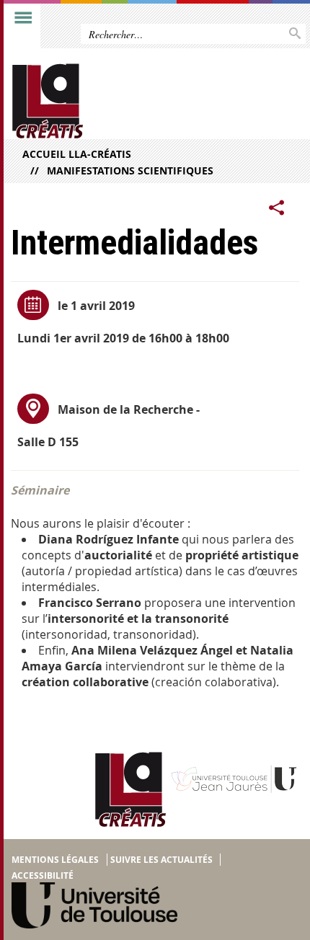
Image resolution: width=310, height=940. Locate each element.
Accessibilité (43, 875)
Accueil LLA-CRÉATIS (76, 154)
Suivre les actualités (161, 859)
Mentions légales (55, 859)
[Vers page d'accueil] (124, 101)
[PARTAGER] (277, 208)
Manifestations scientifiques (130, 170)
